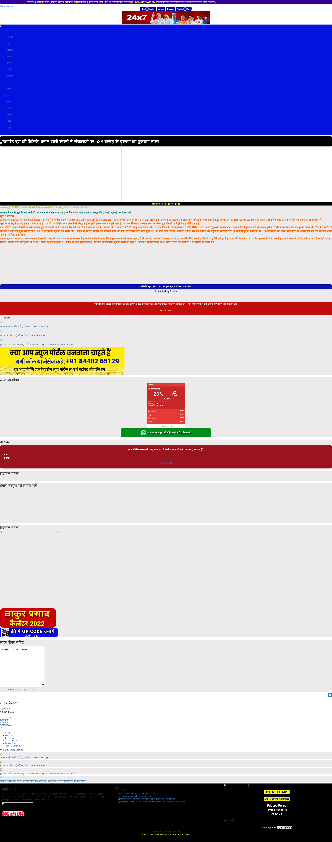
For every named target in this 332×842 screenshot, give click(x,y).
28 (9, 725)
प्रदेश (8, 43)
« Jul (2, 730)
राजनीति (9, 62)
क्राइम (9, 56)
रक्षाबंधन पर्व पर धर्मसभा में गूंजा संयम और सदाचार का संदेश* (24, 326)
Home (9, 30)
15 (11, 719)
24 (1, 725)
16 (13, 719)
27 (7, 725)
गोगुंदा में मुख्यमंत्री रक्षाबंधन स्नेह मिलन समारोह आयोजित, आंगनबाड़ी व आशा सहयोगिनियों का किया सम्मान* (43, 780)
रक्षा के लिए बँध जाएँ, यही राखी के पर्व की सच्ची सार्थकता (23, 335)
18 (3, 722)
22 (11, 722)
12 (5, 719)
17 (1, 722)
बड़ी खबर (10, 37)
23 (13, 722)
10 (1, 719)
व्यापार (9, 82)
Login (9, 127)
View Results (166, 463)
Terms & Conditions (13, 745)
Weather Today (167, 426)
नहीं (7, 458)
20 (7, 722)
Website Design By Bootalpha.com (158, 834)
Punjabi (180, 9)
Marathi (161, 9)
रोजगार (9, 101)
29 (11, 725)
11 (3, 719)
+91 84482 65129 (182, 834)
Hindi (143, 9)
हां (7, 454)
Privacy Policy (10, 743)
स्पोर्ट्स (9, 114)
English (151, 9)
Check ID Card (11, 740)
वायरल (9, 88)
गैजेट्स (9, 95)
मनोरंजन (9, 69)
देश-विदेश (10, 50)
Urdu (188, 9)
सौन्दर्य (9, 108)
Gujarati (170, 9)
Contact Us (9, 738)
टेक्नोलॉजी (10, 75)
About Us (9, 735)
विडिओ (9, 121)
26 (5, 725)
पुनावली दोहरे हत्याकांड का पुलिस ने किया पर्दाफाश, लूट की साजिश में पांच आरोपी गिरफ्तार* (37, 344)
